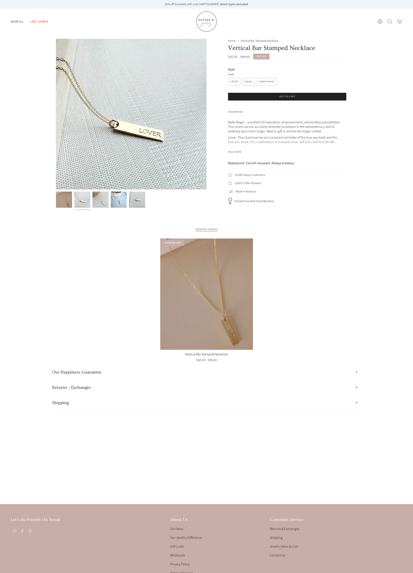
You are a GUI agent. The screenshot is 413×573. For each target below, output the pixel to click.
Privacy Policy (180, 564)
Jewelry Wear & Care (284, 546)
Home (232, 41)
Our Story (176, 529)
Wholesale (177, 555)
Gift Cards (177, 546)
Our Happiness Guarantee (77, 372)
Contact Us (277, 555)
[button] (17, 21)
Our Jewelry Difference (186, 537)
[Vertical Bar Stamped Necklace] (206, 294)
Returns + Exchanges (71, 387)
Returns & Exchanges (284, 529)
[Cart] (400, 21)
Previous (56, 114)
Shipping (60, 402)
